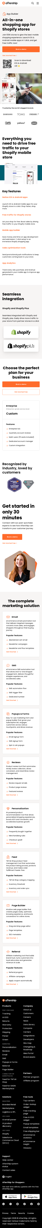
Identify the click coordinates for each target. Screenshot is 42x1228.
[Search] (33, 3)
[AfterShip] (10, 3)
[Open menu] (38, 3)
